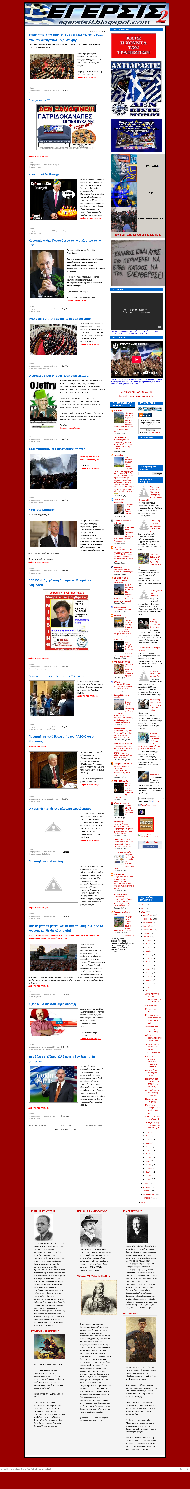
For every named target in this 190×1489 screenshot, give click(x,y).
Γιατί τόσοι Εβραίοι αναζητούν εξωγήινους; (129, 810)
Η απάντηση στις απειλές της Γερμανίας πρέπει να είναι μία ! (156, 526)
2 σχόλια (66, 1047)
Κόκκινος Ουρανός (121, 803)
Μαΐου (146, 1183)
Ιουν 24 (149, 962)
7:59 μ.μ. (55, 309)
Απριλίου (147, 1187)
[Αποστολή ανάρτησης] (72, 90)
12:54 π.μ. (56, 1047)
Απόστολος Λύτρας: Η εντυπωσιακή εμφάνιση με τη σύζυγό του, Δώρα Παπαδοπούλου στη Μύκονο (123, 444)
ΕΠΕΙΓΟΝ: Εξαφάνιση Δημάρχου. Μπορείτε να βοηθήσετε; (151, 1061)
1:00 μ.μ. (55, 799)
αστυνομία (39, 502)
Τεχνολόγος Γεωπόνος (123, 852)
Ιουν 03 (149, 1175)
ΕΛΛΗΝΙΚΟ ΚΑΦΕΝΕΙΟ (123, 744)
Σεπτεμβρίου (148, 926)
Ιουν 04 (149, 1172)
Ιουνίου (146, 937)
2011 (143, 912)
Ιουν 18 (149, 984)
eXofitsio (117, 547)
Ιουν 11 (149, 1147)
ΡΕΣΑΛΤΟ (118, 640)
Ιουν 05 (149, 1168)
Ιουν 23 (149, 966)
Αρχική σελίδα (66, 1125)
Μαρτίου (147, 1191)
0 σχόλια (66, 90)
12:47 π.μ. (56, 1116)
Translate (158, 802)
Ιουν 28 (149, 947)
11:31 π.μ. (55, 916)
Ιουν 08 (149, 1157)
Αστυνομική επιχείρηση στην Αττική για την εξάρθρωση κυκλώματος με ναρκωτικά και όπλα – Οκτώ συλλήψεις (123, 828)
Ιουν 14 (149, 1136)
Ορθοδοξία (46, 854)
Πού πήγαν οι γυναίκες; (123, 609)
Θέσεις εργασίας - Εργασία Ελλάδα (136, 392)
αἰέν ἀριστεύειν (120, 607)
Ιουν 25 (149, 958)
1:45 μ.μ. (55, 570)
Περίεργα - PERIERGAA (124, 764)
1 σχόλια (66, 1116)
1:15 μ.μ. (55, 666)
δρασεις (38, 854)
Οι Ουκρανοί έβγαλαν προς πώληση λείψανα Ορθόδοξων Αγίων (123, 686)
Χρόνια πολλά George (43, 174)
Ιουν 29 (149, 944)
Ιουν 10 (149, 1150)
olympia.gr (118, 567)
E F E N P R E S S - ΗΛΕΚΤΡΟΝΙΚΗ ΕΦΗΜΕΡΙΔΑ (121, 580)
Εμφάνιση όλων (129, 935)
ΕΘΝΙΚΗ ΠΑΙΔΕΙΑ (121, 781)
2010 (143, 1202)
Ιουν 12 (149, 1143)
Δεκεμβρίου (148, 915)
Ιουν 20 (149, 976)
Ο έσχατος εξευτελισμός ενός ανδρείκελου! (58, 375)
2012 (143, 908)
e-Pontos (117, 615)
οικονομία (38, 368)
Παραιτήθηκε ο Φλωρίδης (46, 861)
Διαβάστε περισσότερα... (87, 78)
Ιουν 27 (149, 951)
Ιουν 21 (149, 973)
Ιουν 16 (149, 991)
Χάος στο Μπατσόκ (41, 509)
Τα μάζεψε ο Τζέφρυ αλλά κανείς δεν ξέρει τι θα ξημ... (153, 1125)
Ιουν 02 (149, 1179)
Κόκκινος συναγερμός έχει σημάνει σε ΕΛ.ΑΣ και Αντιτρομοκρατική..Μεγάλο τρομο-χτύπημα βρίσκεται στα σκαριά (150, 741)
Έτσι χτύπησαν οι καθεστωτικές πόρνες (56, 448)
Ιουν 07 (149, 1161)
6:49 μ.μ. (55, 366)
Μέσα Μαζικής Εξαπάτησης (45, 729)
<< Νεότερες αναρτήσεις (37, 1125)
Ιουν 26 (149, 955)
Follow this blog (150, 846)
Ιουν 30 (149, 940)
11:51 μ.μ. (55, 90)
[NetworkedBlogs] (150, 842)
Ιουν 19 (149, 980)
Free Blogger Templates (11, 1469)
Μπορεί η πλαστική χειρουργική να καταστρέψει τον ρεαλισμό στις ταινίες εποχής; (122, 770)
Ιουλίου (146, 933)
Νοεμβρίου (148, 919)
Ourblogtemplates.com (38, 1469)
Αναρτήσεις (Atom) (71, 1129)
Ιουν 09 (149, 1154)
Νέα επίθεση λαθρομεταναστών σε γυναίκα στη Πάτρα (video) (156, 705)
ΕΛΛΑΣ (117, 682)
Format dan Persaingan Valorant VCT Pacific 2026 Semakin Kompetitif (124, 844)
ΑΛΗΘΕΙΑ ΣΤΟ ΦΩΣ (122, 662)
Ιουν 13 (149, 1139)
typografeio (118, 455)
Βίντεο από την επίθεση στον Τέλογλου (56, 676)
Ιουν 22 (149, 969)
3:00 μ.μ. (55, 500)
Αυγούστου (148, 930)
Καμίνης (38, 669)
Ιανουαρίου (148, 1198)
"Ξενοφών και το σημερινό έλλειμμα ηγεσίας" (129, 508)
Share (31, 88)
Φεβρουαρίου (149, 1194)
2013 (143, 905)
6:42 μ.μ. (55, 439)
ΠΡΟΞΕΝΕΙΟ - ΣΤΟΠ (122, 839)
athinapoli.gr (119, 822)
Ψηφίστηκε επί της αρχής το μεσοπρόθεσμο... (60, 318)
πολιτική (38, 93)
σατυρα (38, 167)
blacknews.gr (119, 728)
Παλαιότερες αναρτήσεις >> (94, 1125)
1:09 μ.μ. (55, 727)
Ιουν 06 (149, 1165)
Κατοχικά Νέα (119, 874)
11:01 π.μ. (55, 994)
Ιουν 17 (149, 987)
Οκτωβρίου (148, 922)
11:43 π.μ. (55, 852)
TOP (187, 1469)
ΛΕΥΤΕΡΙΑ (118, 411)
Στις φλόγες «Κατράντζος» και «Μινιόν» (155, 673)
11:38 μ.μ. (55, 165)
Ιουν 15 (149, 1132)
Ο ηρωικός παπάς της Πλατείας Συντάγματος (59, 808)
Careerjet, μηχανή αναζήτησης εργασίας (136, 396)
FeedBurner (156, 432)
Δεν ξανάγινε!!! (39, 100)
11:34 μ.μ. (55, 231)
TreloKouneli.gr (120, 437)
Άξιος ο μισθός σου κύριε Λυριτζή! (52, 1004)
